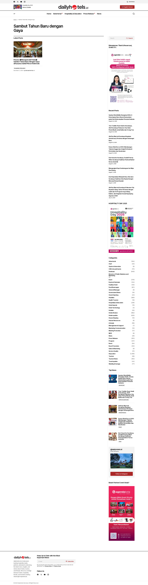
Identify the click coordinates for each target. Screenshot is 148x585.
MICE (110, 333)
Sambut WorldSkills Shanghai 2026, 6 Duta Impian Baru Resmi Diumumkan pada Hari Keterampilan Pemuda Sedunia (121, 117)
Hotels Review (113, 313)
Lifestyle (111, 323)
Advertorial (112, 261)
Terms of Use (57, 566)
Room (110, 343)
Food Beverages (114, 287)
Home (15, 19)
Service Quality (113, 351)
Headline (111, 297)
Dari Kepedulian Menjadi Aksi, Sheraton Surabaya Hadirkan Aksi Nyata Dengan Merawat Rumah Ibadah (121, 179)
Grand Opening (113, 295)
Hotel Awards (113, 305)
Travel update (113, 361)
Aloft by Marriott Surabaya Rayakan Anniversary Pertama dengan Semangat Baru (121, 138)
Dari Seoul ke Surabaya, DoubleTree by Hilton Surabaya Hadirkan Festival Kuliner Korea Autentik (122, 160)
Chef (110, 264)
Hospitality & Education (19, 68)
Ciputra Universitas (115, 266)
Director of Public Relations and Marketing (119, 274)
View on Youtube (26, 7)
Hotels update (113, 315)
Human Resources (114, 320)
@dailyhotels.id (116, 449)
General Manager (114, 290)
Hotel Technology (114, 308)
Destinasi (112, 271)
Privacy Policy (48, 566)
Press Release (113, 338)
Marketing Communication (117, 328)
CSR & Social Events (115, 269)
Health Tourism (113, 300)
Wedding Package (114, 364)
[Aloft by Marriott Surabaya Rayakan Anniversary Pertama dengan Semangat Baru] (113, 409)
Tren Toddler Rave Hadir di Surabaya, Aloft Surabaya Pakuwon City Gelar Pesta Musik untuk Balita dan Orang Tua (121, 128)
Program (111, 341)
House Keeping (113, 318)
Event (110, 280)
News (110, 336)
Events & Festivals (114, 282)
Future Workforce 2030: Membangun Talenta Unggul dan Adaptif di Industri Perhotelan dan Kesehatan (120, 149)
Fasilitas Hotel (113, 285)
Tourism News (113, 359)
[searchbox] (117, 38)
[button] (131, 1)
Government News (114, 292)
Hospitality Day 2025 (27, 5)
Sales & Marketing (114, 348)
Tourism (111, 356)
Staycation (112, 354)
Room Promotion (114, 346)
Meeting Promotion (115, 331)
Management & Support (116, 325)
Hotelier (111, 310)
